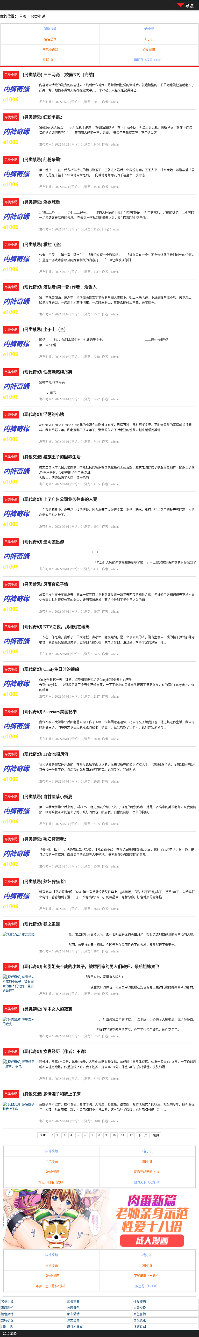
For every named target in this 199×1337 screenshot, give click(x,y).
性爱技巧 (139, 1302)
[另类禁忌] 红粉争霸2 (42, 117)
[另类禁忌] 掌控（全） (43, 244)
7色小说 (148, 29)
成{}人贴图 (75, 1326)
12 (131, 1135)
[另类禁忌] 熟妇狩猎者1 (44, 881)
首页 (22, 16)
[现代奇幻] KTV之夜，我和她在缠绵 (56, 627)
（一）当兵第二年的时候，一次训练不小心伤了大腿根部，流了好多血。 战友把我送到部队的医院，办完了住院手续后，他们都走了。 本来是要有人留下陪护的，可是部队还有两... (146, 1030)
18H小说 (7, 1326)
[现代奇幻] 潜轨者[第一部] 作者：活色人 (60, 287)
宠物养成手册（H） (147, 1172)
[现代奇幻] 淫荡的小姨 (43, 414)
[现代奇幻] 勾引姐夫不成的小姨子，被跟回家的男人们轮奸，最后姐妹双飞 (91, 966)
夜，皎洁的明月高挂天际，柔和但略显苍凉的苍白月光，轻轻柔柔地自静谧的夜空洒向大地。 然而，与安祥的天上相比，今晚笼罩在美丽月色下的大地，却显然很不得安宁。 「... (129, 945)
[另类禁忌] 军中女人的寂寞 (47, 1009)
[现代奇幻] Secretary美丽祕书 (50, 712)
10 (114, 1135)
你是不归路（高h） (51, 1182)
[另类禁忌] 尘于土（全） (45, 329)
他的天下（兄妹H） (147, 1182)
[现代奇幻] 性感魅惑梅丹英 (47, 372)
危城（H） (50, 60)
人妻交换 (139, 1308)
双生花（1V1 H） (147, 1286)
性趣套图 (139, 1326)
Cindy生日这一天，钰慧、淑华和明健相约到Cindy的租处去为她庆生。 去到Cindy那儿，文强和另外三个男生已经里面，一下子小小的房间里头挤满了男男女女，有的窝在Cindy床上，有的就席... (116, 685)
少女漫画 (73, 1320)
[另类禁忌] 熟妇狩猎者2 (44, 839)
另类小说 (38, 16)
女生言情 (139, 1314)
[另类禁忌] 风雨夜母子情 (45, 584)
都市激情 (73, 1314)
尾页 (156, 1135)
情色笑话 (7, 1314)
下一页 (142, 1135)
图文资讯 (139, 1320)
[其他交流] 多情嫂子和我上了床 (52, 1094)
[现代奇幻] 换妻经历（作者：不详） (56, 1051)
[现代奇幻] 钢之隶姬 (41, 924)
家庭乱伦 (7, 1308)
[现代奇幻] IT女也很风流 (45, 754)
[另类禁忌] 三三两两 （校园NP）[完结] (58, 75)
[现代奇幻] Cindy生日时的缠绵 (51, 669)
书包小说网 (50, 50)
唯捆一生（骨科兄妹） (51, 1286)
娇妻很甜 (149, 50)
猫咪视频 (50, 29)
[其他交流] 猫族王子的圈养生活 (52, 457)
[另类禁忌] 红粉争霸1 (42, 159)
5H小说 (149, 39)
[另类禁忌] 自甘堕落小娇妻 (47, 796)
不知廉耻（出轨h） (147, 1276)
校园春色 (73, 1308)
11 (122, 1135)
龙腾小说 (7, 1320)
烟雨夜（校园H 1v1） (149, 60)
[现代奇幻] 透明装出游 (43, 542)
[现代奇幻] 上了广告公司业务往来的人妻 (60, 499)
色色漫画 (50, 39)
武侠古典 (73, 1302)
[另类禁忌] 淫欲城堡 (41, 202)
